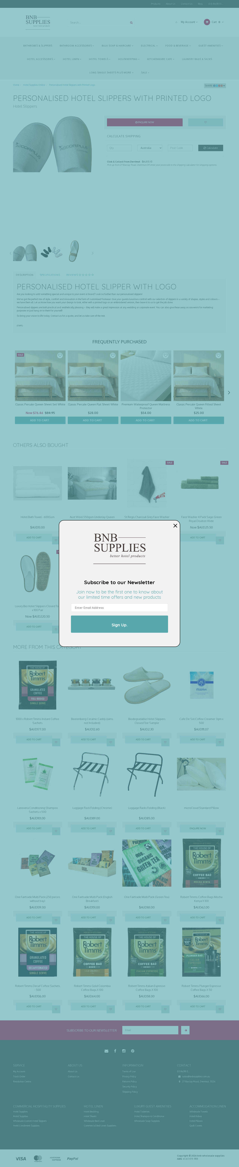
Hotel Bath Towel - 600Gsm (38, 517)
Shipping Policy (130, 1091)
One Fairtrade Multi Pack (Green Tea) (146, 897)
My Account (188, 22)
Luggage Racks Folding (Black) (146, 808)
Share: (209, 85)
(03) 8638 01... (215, 3)
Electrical (148, 45)
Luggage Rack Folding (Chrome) (92, 808)
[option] (56, 144)
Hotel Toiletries (141, 1111)
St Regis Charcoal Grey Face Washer (146, 517)
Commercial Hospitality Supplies (39, 1106)
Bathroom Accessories (76, 45)
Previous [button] (10, 252)
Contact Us (186, 3)
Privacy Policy (129, 1076)
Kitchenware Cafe (160, 59)
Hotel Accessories (40, 59)
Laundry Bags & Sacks (197, 59)
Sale (144, 72)
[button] (60, 355)
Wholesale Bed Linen (94, 1121)
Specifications (50, 274)
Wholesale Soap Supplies (147, 1121)
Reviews (72, 274)
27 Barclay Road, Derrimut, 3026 (198, 1081)
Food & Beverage (177, 45)
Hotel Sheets (90, 1116)
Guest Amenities (209, 45)
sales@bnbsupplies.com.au (196, 1076)
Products (155, 3)
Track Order (19, 1076)
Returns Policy (129, 1081)
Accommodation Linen (208, 1106)
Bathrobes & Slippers (37, 45)
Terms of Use (129, 1071)
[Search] (131, 22)
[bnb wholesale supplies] (37, 22)
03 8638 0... (183, 1071)
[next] (228, 392)
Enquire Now (145, 122)
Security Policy (129, 1086)
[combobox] (98, 22)
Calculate (212, 147)
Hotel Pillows (196, 1121)
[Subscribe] (185, 1030)
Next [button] (93, 252)
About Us (170, 3)
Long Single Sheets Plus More (110, 72)
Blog (200, 3)
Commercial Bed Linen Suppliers (100, 1125)
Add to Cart (34, 537)
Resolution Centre (22, 1081)
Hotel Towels (99, 59)
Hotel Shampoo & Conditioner (149, 1116)
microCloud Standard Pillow (201, 808)
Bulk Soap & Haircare (117, 45)
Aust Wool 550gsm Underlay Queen (92, 517)
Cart (215, 22)
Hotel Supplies (20, 1111)
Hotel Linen (71, 59)
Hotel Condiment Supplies (26, 1125)
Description (24, 274)
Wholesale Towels (199, 1111)
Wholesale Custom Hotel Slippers (29, 1121)
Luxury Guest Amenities (152, 1106)
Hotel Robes (196, 1116)
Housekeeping (128, 59)
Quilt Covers (196, 1125)
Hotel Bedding (91, 1111)
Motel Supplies (20, 1116)
